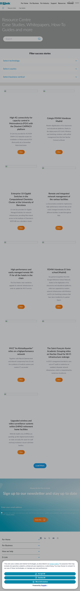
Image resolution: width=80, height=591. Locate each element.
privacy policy (54, 564)
